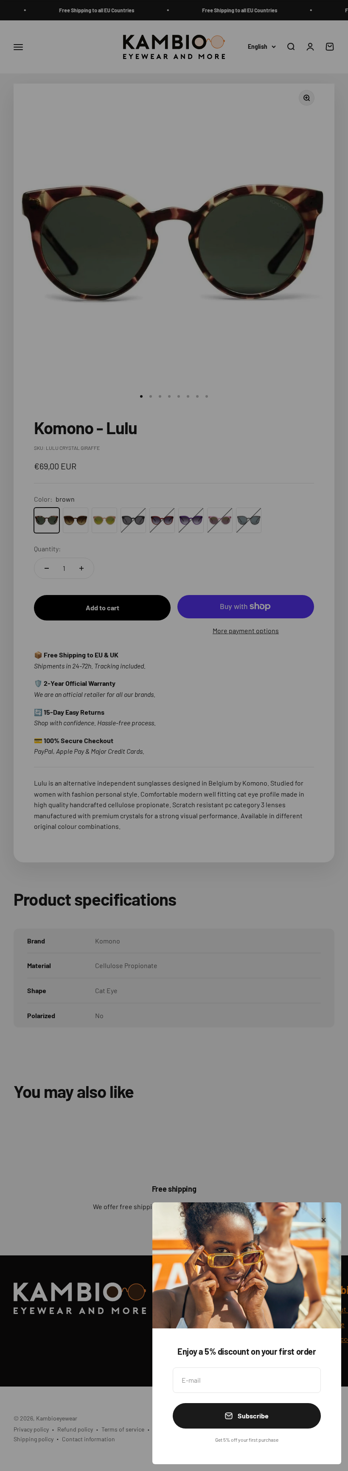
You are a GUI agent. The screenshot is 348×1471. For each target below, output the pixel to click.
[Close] (324, 1220)
